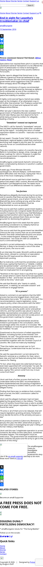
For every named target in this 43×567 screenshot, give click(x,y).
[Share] (21, 53)
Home (2, 13)
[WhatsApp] (21, 46)
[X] (21, 36)
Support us (34, 13)
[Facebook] (21, 43)
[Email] (21, 50)
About (8, 13)
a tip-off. (19, 458)
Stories (14, 13)
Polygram (34, 562)
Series (19, 13)
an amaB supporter (15, 456)
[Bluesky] (21, 39)
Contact (26, 13)
